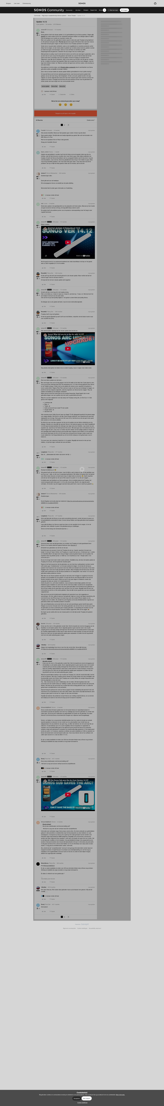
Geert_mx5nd (45, 152)
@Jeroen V (74, 545)
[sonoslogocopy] (82, 3)
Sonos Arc (62, 86)
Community (37, 15)
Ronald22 (44, 273)
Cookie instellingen (82, 928)
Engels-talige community (68, 67)
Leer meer (17, 3)
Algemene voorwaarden (69, 928)
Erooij (43, 758)
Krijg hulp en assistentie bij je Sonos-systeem (54, 15)
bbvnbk (43, 623)
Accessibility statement (95, 928)
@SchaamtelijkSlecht (49, 865)
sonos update (45, 86)
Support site (93, 10)
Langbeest (44, 452)
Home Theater (72, 15)
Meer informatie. (120, 1095)
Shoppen (8, 3)
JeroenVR (43, 29)
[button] (113, 10)
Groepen (86, 10)
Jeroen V (43, 173)
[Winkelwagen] (155, 3)
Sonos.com (102, 10)
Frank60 (43, 130)
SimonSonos (45, 863)
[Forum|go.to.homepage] (49, 10)
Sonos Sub (54, 86)
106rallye (43, 645)
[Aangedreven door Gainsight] (82, 924)
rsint (42, 203)
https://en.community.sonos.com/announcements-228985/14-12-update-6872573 (65, 649)
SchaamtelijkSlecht (46, 707)
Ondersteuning (27, 3)
